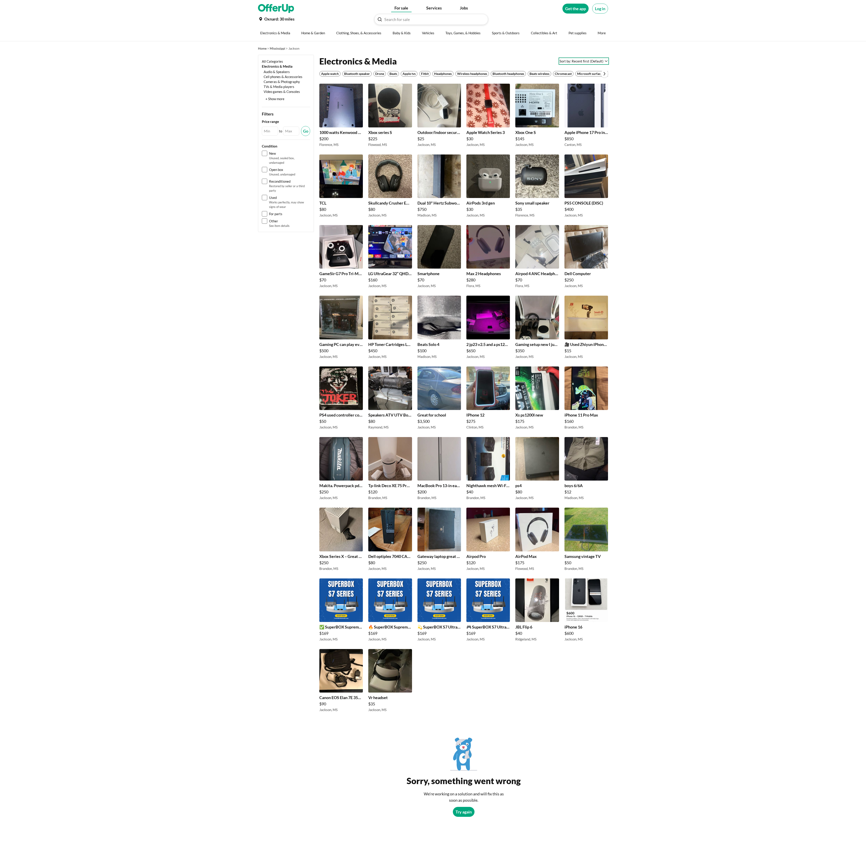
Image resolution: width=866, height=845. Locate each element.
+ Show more (274, 99)
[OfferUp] (276, 8)
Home (262, 48)
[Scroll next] (604, 73)
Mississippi (277, 48)
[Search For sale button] (379, 19)
